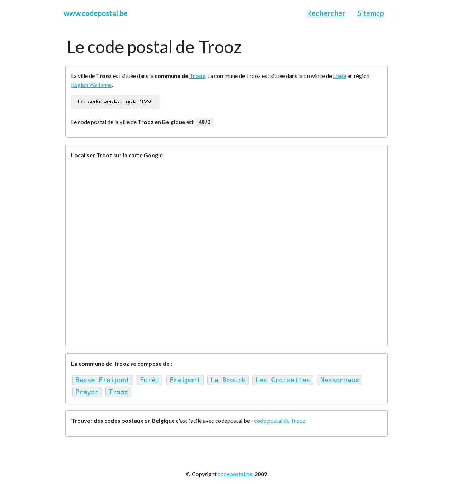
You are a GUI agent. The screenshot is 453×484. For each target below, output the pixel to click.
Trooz (197, 75)
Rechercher (326, 13)
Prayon (87, 392)
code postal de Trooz (279, 420)
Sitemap (370, 13)
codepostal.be (235, 474)
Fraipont (185, 380)
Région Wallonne (91, 84)
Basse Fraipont (102, 380)
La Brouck (228, 380)
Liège (339, 75)
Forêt (149, 380)
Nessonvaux (339, 380)
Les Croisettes (283, 380)
